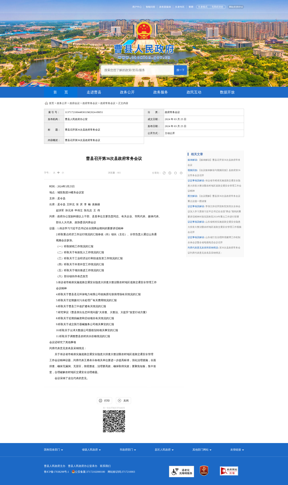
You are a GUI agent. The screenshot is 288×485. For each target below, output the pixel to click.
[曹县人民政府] (144, 51)
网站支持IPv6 (236, 7)
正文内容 (123, 103)
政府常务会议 (90, 103)
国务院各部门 (52, 449)
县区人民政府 (163, 449)
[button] (53, 449)
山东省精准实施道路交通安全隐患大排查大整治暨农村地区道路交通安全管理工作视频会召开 (214, 227)
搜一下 (180, 70)
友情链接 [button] (236, 449)
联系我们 (105, 466)
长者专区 (179, 7)
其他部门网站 (200, 449)
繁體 (191, 7)
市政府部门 (126, 449)
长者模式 (203, 7)
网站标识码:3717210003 (89, 471)
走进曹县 (94, 92)
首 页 (60, 92)
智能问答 (150, 7)
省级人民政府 (90, 449)
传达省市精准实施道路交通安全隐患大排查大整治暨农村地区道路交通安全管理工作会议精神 (214, 185)
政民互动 (194, 92)
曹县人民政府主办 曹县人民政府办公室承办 (77, 466)
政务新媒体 (165, 7)
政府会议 (75, 103)
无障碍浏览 (217, 7)
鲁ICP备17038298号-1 (56, 471)
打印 (107, 400)
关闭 (126, 400)
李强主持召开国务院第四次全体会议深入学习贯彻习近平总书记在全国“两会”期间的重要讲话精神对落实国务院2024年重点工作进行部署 (214, 211)
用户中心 (137, 7)
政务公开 (127, 92)
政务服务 (160, 92)
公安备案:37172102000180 (90, 471)
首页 (51, 103)
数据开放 (227, 92)
